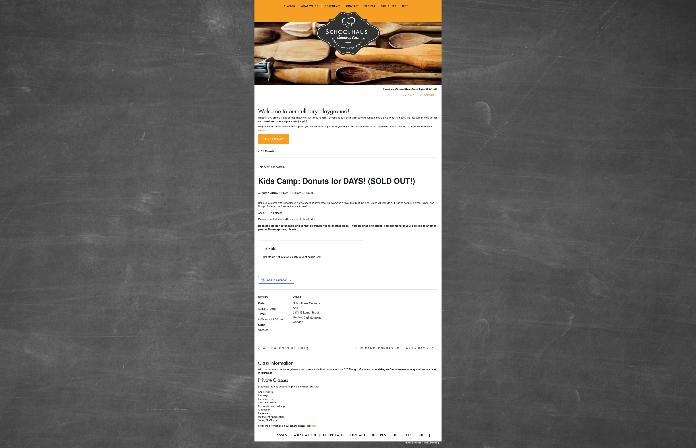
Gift (405, 6)
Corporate (333, 6)
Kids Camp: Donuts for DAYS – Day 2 (392, 348)
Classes (289, 6)
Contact (352, 6)
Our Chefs (388, 6)
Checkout (427, 95)
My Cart (409, 95)
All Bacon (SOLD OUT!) (285, 348)
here (314, 426)
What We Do (310, 6)
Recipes (369, 6)
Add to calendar (277, 280)
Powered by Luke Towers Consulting (422, 443)
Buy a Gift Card (273, 139)
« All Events (266, 151)
